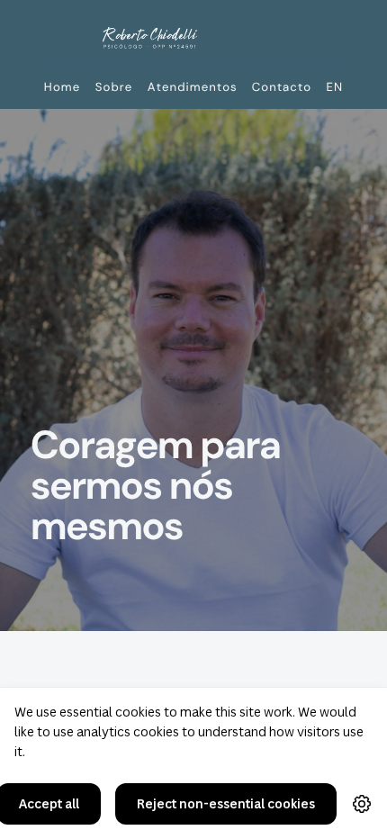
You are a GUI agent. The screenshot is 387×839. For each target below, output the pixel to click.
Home (62, 87)
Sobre (114, 87)
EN (334, 87)
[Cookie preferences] (362, 804)
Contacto (281, 87)
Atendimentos (193, 87)
